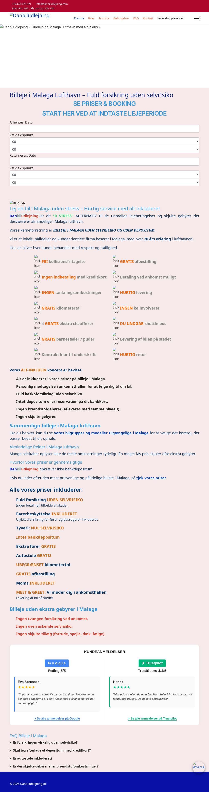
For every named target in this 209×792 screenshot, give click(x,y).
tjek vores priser (151, 477)
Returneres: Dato (23, 155)
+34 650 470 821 (21, 4)
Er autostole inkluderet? (32, 758)
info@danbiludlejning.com (52, 4)
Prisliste (104, 18)
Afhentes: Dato (21, 122)
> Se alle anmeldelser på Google (57, 718)
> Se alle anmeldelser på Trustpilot (152, 718)
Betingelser (121, 18)
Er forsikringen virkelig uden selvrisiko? (45, 742)
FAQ (136, 18)
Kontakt (148, 18)
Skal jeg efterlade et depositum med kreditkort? (52, 750)
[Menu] (196, 18)
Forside (79, 18)
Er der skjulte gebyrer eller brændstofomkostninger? (56, 766)
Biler (91, 18)
